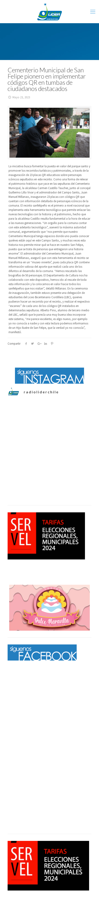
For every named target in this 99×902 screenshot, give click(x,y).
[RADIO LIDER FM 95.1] (49, 11)
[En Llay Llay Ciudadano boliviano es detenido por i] (49, 426)
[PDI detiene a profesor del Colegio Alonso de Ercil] (49, 473)
